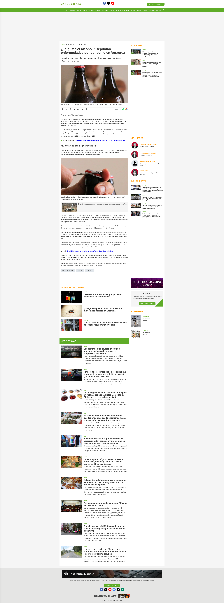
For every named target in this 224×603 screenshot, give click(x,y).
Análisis (98, 10)
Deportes (152, 10)
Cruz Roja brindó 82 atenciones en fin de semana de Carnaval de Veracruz (100, 140)
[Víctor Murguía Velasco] (134, 163)
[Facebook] (104, 3)
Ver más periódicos (155, 4)
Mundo (85, 10)
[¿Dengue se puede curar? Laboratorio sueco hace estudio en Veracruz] (71, 311)
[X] (108, 3)
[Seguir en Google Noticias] (126, 109)
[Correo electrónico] (78, 109)
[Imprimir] (86, 109)
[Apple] (118, 589)
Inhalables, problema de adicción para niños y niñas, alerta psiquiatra (90, 251)
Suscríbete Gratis (147, 303)
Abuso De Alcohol (68, 270)
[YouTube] (112, 3)
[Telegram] (74, 109)
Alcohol (80, 270)
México (79, 10)
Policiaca (72, 10)
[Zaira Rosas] (134, 172)
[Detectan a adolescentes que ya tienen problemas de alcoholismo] (71, 297)
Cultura (118, 10)
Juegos (158, 10)
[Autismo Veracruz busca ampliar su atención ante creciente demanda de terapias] (136, 206)
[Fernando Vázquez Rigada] (134, 145)
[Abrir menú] (60, 10)
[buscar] (163, 10)
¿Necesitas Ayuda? (112, 585)
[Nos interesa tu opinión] (112, 574)
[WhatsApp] (70, 109)
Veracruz (89, 270)
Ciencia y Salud (136, 10)
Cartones (105, 10)
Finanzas (91, 10)
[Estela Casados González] (134, 154)
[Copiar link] (82, 109)
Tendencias (125, 10)
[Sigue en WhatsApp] (123, 109)
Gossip (112, 10)
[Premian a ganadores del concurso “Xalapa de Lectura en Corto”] (71, 510)
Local (66, 10)
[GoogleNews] (114, 589)
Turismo (144, 10)
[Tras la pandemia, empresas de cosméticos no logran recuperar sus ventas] (71, 325)
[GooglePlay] (122, 589)
